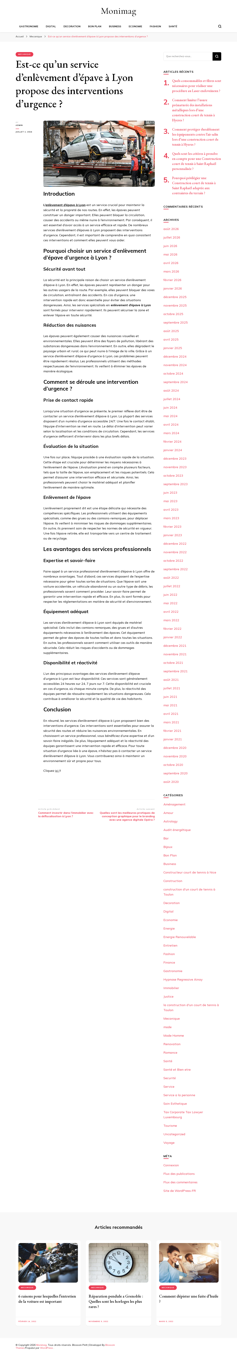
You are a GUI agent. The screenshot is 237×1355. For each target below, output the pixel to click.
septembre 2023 (175, 484)
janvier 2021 (172, 739)
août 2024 (171, 390)
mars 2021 (171, 722)
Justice (168, 996)
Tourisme (170, 1126)
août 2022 (171, 578)
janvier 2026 (172, 288)
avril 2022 (171, 612)
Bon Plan (94, 26)
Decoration (72, 26)
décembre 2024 (175, 356)
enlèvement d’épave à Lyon (65, 205)
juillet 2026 (171, 237)
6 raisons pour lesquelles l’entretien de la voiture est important (47, 1298)
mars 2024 (171, 433)
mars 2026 (171, 271)
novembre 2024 (175, 365)
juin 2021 (170, 697)
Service (168, 1087)
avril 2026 (171, 263)
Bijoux (167, 847)
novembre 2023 (175, 467)
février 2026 (172, 280)
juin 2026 (170, 246)
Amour (168, 813)
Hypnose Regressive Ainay (183, 979)
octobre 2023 (173, 476)
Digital (51, 26)
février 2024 (172, 442)
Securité (169, 1078)
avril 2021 (171, 714)
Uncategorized (174, 1134)
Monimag (118, 10)
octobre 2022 (173, 561)
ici (57, 771)
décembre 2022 (175, 544)
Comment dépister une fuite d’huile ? (188, 1298)
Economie (135, 26)
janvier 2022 (172, 637)
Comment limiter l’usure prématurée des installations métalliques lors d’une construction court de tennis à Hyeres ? (193, 110)
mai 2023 (170, 501)
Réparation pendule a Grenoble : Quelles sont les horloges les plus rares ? (116, 1301)
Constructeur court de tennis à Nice (189, 872)
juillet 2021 (171, 688)
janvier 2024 (172, 450)
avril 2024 (171, 424)
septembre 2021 (175, 671)
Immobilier (171, 988)
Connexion (171, 1165)
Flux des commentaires (180, 1182)
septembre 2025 (175, 322)
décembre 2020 (175, 748)
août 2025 (171, 331)
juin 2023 (170, 493)
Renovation (172, 1044)
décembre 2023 (175, 459)
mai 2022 (170, 603)
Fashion (155, 26)
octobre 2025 (173, 314)
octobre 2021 (173, 663)
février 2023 (172, 527)
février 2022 (172, 629)
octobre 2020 (173, 765)
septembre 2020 (175, 773)
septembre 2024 (175, 382)
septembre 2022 (175, 569)
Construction (172, 881)
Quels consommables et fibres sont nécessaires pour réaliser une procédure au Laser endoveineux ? (196, 85)
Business (115, 26)
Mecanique (24, 54)
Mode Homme (173, 1036)
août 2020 (171, 782)
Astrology (170, 821)
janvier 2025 (172, 348)
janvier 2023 (172, 535)
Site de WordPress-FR (179, 1191)
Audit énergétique (177, 830)
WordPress (46, 1347)
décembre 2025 (175, 297)
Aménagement (174, 804)
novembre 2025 (175, 305)
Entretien (170, 945)
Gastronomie (28, 26)
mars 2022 (171, 620)
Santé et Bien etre (177, 1070)
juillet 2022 (171, 586)
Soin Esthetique (175, 1104)
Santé (173, 26)
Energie (169, 928)
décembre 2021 (175, 646)
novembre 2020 (175, 756)
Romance (170, 1053)
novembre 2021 (175, 654)
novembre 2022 (175, 552)
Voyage (169, 1143)
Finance (169, 962)
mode (167, 1027)
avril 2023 (171, 510)
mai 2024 (170, 416)
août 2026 (171, 229)
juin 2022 (170, 595)
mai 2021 (170, 705)
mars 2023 (171, 518)
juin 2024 (170, 407)
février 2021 (172, 731)
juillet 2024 (171, 399)
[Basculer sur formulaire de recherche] (219, 26)
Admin (19, 125)
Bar (166, 838)
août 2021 (171, 680)
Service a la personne (179, 1095)
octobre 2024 (173, 373)
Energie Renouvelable (179, 937)
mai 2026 (170, 254)
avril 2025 (171, 339)
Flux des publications (179, 1174)
